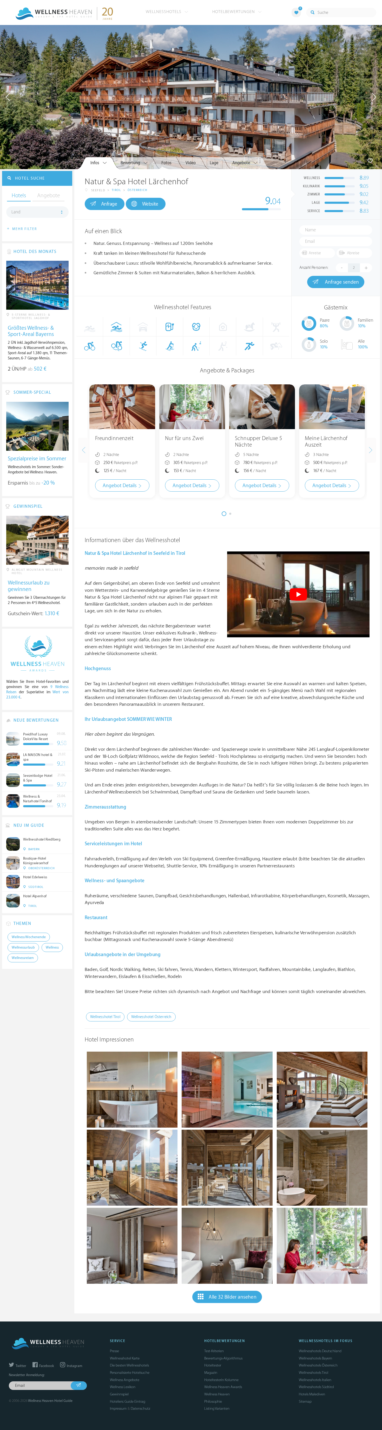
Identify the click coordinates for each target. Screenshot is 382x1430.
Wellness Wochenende (29, 937)
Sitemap (305, 1401)
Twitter (20, 1366)
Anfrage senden (341, 282)
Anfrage (109, 204)
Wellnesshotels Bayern (315, 1358)
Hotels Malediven (312, 1394)
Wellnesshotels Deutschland (320, 1351)
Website (150, 204)
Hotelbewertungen (234, 11)
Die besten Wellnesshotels (129, 1365)
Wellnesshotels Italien (315, 1380)
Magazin (210, 1372)
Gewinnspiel (119, 1394)
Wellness (52, 947)
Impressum (118, 1408)
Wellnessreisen (23, 958)
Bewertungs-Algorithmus (223, 1358)
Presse (114, 1351)
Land (16, 212)
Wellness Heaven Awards (223, 1387)
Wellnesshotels (164, 11)
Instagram (74, 1366)
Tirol (116, 190)
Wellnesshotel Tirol (105, 1017)
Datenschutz (140, 1408)
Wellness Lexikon (122, 1387)
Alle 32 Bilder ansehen (232, 1297)
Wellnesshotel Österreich (151, 1017)
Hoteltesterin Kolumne (221, 1380)
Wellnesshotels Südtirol (316, 1387)
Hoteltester (212, 1365)
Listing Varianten (216, 1408)
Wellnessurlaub (23, 947)
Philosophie (213, 1401)
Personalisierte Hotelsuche (129, 1372)
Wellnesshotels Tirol (313, 1372)
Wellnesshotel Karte (125, 1358)
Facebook (46, 1366)
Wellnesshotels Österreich (318, 1365)
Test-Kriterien (214, 1351)
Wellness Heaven (217, 1394)
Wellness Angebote (124, 1380)
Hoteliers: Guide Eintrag (127, 1401)
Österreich (138, 190)
